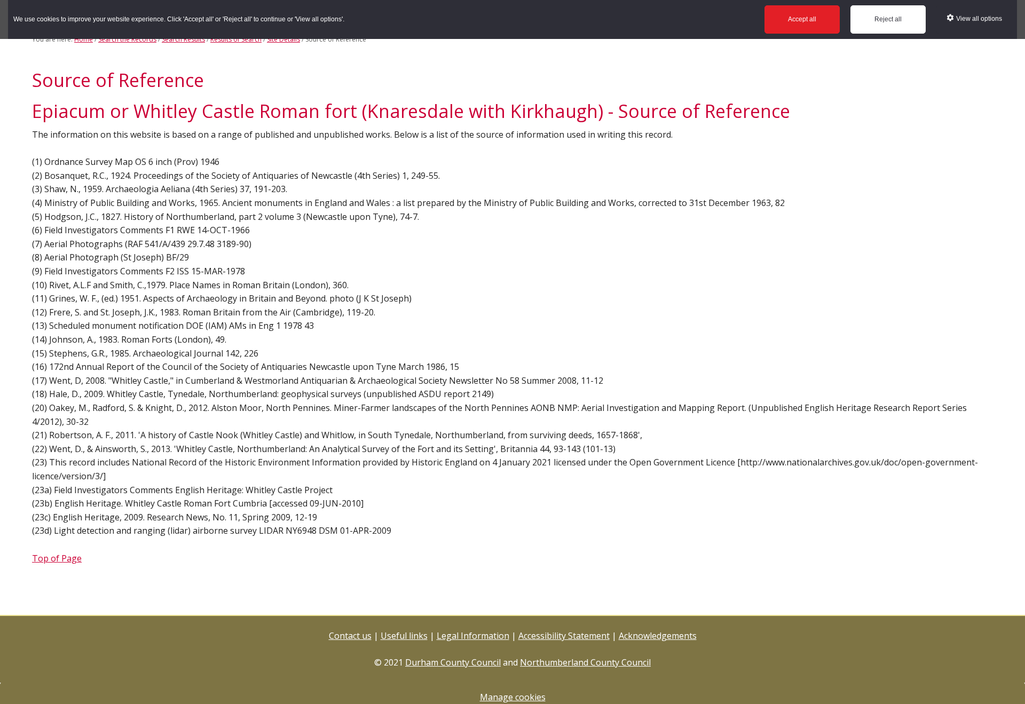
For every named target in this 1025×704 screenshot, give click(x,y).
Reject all (888, 19)
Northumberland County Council (585, 662)
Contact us (350, 636)
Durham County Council (453, 662)
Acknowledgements (658, 636)
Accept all (802, 19)
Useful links (404, 636)
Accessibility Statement (564, 636)
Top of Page (57, 558)
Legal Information (473, 636)
